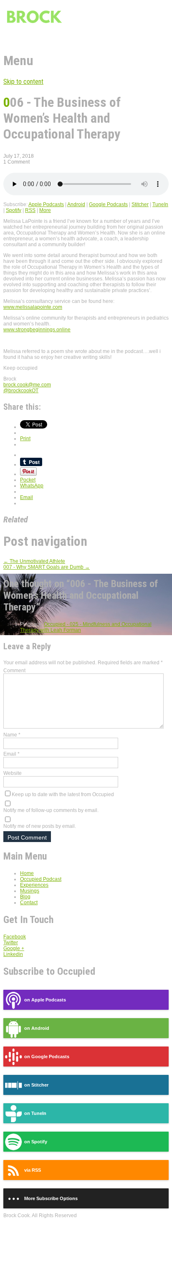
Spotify (13, 210)
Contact (29, 902)
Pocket (27, 480)
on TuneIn (35, 1113)
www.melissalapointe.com (32, 307)
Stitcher (140, 204)
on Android (36, 1028)
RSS (30, 210)
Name (11, 735)
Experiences (34, 885)
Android (76, 204)
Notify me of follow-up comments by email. (51, 810)
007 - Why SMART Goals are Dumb (46, 567)
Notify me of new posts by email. (39, 826)
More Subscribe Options (51, 1198)
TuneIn (160, 204)
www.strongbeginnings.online (37, 330)
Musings (29, 891)
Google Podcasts (108, 204)
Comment (14, 670)
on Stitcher (36, 1084)
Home (27, 873)
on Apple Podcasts (45, 999)
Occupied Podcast (40, 879)
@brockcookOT (20, 390)
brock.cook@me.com (27, 385)
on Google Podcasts (46, 1056)
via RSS (32, 1170)
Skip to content (23, 82)
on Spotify (35, 1141)
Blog (25, 897)
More (45, 210)
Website (12, 773)
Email (11, 754)
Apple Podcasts (46, 204)
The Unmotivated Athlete (34, 561)
